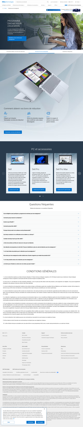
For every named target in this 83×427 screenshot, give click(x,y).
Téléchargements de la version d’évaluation (69, 358)
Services (4, 355)
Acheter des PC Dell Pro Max (63, 189)
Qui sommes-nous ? (26, 348)
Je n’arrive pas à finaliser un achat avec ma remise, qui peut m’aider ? (19, 263)
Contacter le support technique (48, 337)
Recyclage (24, 360)
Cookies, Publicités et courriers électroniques (11, 374)
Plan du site (5, 335)
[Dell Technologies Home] (8, 2)
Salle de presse (25, 358)
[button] (55, 2)
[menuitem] (19, 5)
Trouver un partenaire (46, 348)
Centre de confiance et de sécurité (67, 355)
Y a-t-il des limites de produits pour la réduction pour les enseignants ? (19, 251)
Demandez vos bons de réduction (12, 132)
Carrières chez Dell (25, 351)
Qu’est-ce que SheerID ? (9, 222)
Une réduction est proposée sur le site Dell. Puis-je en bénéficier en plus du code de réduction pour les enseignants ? (30, 247)
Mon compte (24, 335)
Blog (62, 348)
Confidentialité (34, 372)
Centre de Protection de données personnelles (70, 353)
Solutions (4, 353)
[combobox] (32, 2)
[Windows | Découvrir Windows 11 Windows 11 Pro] (53, 9)
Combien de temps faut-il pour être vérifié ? (13, 238)
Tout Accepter (40, 422)
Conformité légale (27, 374)
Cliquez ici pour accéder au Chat (72, 404)
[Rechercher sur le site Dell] (48, 2)
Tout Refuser (30, 422)
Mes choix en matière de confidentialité (48, 372)
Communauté (63, 335)
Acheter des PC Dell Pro (38, 189)
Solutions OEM (44, 351)
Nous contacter (64, 337)
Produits (4, 351)
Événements (63, 351)
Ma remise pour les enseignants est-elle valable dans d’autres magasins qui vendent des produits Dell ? (27, 255)
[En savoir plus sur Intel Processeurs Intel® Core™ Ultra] (76, 9)
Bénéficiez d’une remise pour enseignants (15, 38)
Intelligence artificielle (7, 348)
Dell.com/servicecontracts (73, 390)
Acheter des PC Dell (14, 189)
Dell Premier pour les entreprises (74, 5)
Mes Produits (24, 342)
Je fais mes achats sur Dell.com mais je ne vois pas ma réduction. (19, 243)
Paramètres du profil (26, 339)
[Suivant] (79, 173)
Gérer (9, 422)
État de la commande (26, 337)
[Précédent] (3, 173)
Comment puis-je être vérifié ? (10, 226)
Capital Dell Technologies (27, 353)
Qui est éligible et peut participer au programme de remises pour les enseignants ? (22, 213)
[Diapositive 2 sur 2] (43, 196)
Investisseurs (24, 355)
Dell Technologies (6, 369)
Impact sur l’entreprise (26, 362)
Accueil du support (45, 335)
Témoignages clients (26, 364)
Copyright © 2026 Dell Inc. (8, 372)
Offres (4, 358)
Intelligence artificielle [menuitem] (6, 5)
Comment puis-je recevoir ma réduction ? (13, 217)
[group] (17, 173)
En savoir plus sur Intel (68, 10)
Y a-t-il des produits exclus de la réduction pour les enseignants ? (18, 259)
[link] (64, 2)
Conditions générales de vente (22, 372)
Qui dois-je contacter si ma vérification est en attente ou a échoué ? (19, 234)
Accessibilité (36, 374)
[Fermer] (44, 409)
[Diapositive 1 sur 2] (40, 196)
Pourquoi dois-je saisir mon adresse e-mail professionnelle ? (17, 230)
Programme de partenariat (47, 353)
